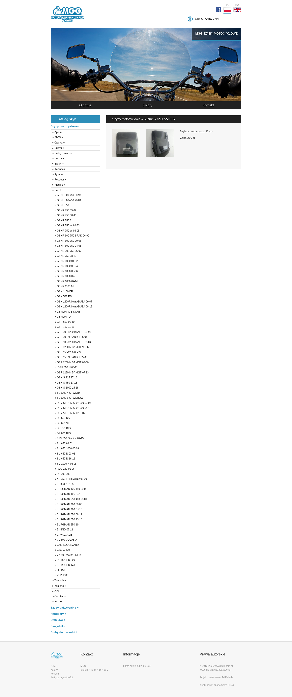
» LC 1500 (58, 570)
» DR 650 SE (60, 423)
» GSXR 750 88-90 (63, 215)
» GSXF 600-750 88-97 (66, 195)
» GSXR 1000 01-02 (64, 261)
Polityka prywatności (62, 677)
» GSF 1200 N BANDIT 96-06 (70, 347)
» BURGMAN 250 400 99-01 (69, 499)
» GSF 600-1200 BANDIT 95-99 (71, 332)
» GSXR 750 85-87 (63, 210)
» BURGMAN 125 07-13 (66, 494)
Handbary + (58, 613)
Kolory (147, 105)
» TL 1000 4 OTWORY (66, 392)
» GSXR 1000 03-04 (64, 266)
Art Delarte (227, 677)
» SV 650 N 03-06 (63, 453)
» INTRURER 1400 (63, 565)
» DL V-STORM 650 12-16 (68, 413)
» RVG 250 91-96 (62, 468)
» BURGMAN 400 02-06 (66, 504)
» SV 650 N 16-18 (63, 458)
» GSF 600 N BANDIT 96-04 (69, 336)
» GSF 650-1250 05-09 (66, 352)
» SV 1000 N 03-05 (63, 463)
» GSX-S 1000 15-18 (64, 387)
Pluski (231, 685)
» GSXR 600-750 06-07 (66, 250)
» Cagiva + (58, 142)
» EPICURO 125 (62, 484)
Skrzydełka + (59, 626)
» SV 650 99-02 (62, 443)
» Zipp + (56, 590)
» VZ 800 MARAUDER (66, 555)
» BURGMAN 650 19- (65, 524)
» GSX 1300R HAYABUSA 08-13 (71, 306)
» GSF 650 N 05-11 (64, 367)
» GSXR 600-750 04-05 (66, 245)
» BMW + (57, 137)
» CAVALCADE (61, 534)
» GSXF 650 (60, 205)
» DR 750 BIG (61, 428)
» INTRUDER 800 (63, 559)
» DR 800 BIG (61, 433)
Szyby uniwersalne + (64, 607)
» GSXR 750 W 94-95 (65, 230)
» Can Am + (58, 596)
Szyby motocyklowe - (65, 126)
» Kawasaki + (59, 169)
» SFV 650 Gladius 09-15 (67, 438)
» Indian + (57, 163)
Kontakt (208, 105)
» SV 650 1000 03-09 (65, 448)
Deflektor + (58, 619)
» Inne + (56, 601)
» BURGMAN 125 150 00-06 (69, 489)
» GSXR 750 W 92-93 (65, 225)
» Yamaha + (58, 585)
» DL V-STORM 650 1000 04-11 (71, 407)
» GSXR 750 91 (62, 220)
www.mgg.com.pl (224, 666)
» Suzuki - (57, 190)
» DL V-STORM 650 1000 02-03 (71, 402)
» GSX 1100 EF (62, 291)
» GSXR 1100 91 (62, 286)
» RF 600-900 (60, 473)
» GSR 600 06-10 (62, 321)
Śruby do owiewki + (64, 632)
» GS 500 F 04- (61, 316)
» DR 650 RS (60, 418)
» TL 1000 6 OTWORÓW (67, 397)
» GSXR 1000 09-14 (64, 281)
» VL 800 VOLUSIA (64, 539)
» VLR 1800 (59, 575)
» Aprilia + (57, 132)
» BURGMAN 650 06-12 (66, 514)
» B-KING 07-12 (62, 529)
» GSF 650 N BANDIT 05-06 (69, 357)
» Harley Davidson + (63, 153)
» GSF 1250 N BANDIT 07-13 (70, 372)
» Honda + (57, 158)
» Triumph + (58, 580)
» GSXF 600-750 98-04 (66, 200)
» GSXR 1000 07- (63, 276)
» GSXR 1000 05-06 (64, 271)
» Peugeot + (58, 179)
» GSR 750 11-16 (62, 326)
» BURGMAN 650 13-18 (66, 519)
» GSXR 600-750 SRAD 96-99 (70, 235)
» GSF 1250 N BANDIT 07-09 (70, 362)
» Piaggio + (58, 184)
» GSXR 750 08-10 (63, 255)
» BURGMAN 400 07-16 (66, 509)
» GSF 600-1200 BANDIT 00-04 (71, 342)
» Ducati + (57, 147)
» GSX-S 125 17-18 (64, 377)
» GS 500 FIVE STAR (65, 311)
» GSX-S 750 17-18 (64, 382)
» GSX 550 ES (61, 296)
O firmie (85, 105)
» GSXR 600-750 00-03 (66, 240)
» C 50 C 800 (60, 549)
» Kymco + (58, 174)
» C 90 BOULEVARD (65, 544)
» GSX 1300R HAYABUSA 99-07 (71, 301)
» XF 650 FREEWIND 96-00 (69, 478)
